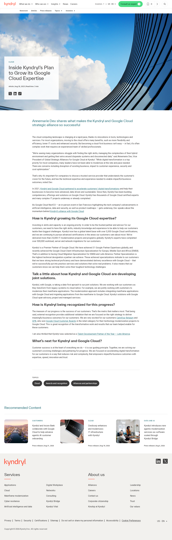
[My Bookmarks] (157, 4)
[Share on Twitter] (10, 93)
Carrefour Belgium (125, 318)
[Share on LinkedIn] (15, 93)
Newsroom (24, 11)
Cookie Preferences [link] (131, 520)
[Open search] (165, 4)
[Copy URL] (20, 93)
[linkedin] (158, 461)
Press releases (46, 11)
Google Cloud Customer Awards (61, 321)
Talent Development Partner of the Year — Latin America (104, 334)
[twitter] (165, 461)
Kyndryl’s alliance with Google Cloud (67, 211)
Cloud (11, 62)
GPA (34, 321)
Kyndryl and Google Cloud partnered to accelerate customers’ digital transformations (79, 188)
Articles (34, 11)
